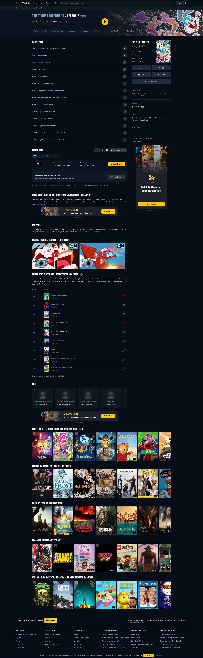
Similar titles (129, 31)
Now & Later (20, 647)
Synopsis (85, 31)
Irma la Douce (136, 638)
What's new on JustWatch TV (113, 647)
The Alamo (135, 647)
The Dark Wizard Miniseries (170, 647)
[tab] (79, 48)
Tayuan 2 (19, 638)
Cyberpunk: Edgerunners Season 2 (172, 638)
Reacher (47, 641)
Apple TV (76, 641)
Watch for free (57, 31)
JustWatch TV (78, 647)
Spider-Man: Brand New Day (26, 634)
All (35, 156)
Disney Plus (77, 644)
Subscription (45, 156)
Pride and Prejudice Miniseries (171, 641)
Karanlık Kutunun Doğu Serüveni (143, 644)
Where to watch (40, 31)
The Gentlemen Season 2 (169, 634)
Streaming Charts (112, 31)
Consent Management (135, 623)
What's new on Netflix (110, 634)
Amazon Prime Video (81, 638)
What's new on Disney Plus (112, 644)
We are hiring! (50, 620)
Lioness (47, 638)
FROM (47, 647)
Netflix (76, 634)
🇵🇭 (117, 150)
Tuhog (18, 641)
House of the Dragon (52, 634)
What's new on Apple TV (111, 641)
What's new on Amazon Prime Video (115, 638)
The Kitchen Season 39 (168, 644)
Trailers (97, 31)
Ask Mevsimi (136, 634)
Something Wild (137, 641)
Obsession (19, 644)
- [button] (49, 48)
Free (56, 156)
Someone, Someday (52, 644)
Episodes (72, 31)
